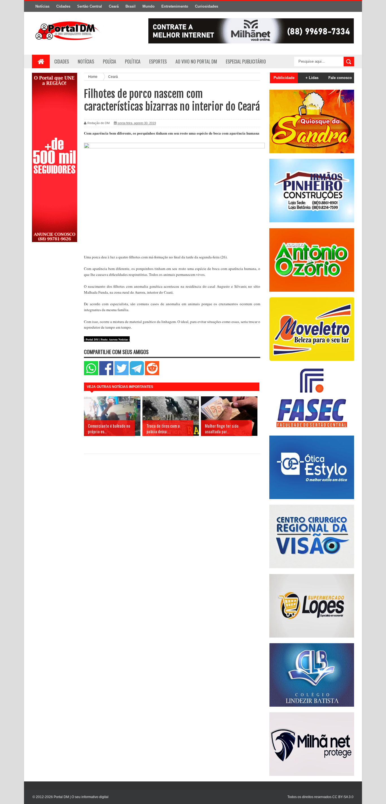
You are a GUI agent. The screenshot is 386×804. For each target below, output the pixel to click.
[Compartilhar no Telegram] (137, 374)
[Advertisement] (54, 336)
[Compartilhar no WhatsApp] (91, 374)
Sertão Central (89, 6)
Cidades (63, 6)
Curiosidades (206, 6)
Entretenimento (174, 6)
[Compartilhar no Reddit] (152, 374)
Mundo (148, 6)
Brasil (130, 6)
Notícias (42, 6)
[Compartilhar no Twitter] (121, 374)
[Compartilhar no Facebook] (106, 374)
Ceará (114, 6)
